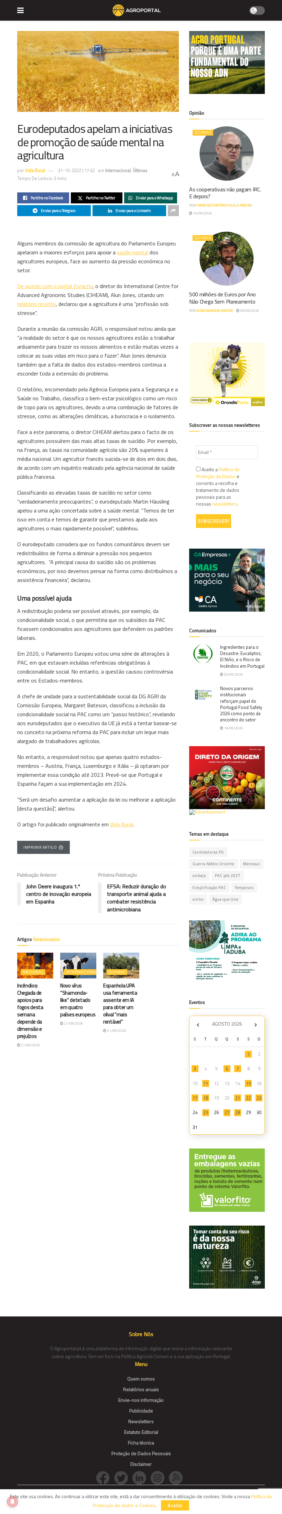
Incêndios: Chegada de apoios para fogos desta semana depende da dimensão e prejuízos (30, 1011)
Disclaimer (141, 1464)
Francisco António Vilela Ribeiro (224, 205)
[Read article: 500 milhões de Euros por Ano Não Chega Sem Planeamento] (227, 259)
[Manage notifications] (12, 1501)
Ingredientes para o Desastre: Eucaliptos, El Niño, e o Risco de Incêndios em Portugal (242, 656)
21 (237, 1097)
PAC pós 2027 (227, 875)
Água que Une (225, 899)
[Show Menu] (20, 10)
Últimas (140, 170)
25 (205, 1112)
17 (195, 1097)
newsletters (224, 503)
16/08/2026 (202, 213)
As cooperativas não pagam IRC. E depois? (225, 193)
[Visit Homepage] (136, 10)
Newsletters (141, 1421)
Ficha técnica (141, 1442)
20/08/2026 (233, 674)
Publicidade (141, 1410)
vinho (198, 899)
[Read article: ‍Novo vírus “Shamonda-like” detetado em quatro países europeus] (78, 965)
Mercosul (251, 864)
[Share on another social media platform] (173, 210)
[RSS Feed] (177, 1477)
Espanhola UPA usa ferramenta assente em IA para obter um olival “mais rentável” (120, 1004)
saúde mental (132, 252)
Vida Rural (35, 170)
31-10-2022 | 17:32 (76, 170)
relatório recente (36, 304)
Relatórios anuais (141, 1389)
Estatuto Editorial (141, 1432)
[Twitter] (123, 1477)
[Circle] (141, 1477)
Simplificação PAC (209, 887)
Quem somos (141, 1378)
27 (227, 1112)
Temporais (244, 887)
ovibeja (199, 875)
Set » (255, 1024)
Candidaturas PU (208, 852)
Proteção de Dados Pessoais (141, 1453)
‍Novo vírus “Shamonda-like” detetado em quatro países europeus (78, 1000)
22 (248, 1097)
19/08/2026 (233, 728)
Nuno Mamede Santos (214, 310)
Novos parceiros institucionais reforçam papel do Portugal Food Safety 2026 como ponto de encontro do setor (241, 704)
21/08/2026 (30, 1045)
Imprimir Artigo (40, 847)
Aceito (175, 1505)
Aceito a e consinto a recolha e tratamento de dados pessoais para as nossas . (218, 486)
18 (205, 1097)
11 (205, 1083)
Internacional (118, 170)
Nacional (33, 972)
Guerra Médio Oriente (213, 864)
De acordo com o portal (55, 286)
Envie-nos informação (141, 1400)
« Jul (198, 1024)
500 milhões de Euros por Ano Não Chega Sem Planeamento (222, 298)
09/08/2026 (249, 310)
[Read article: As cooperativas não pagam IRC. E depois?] (227, 153)
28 (237, 1112)
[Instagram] (160, 1477)
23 (259, 1097)
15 (248, 1083)
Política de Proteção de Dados (218, 473)
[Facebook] (105, 1477)
